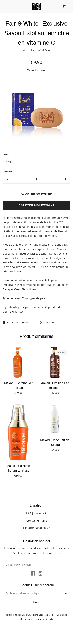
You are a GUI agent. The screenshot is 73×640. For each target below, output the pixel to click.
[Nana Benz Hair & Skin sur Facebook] (33, 574)
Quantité (7, 171)
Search (36, 602)
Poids (6, 154)
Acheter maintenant (36, 205)
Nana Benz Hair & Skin (36, 50)
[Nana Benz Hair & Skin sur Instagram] (40, 574)
